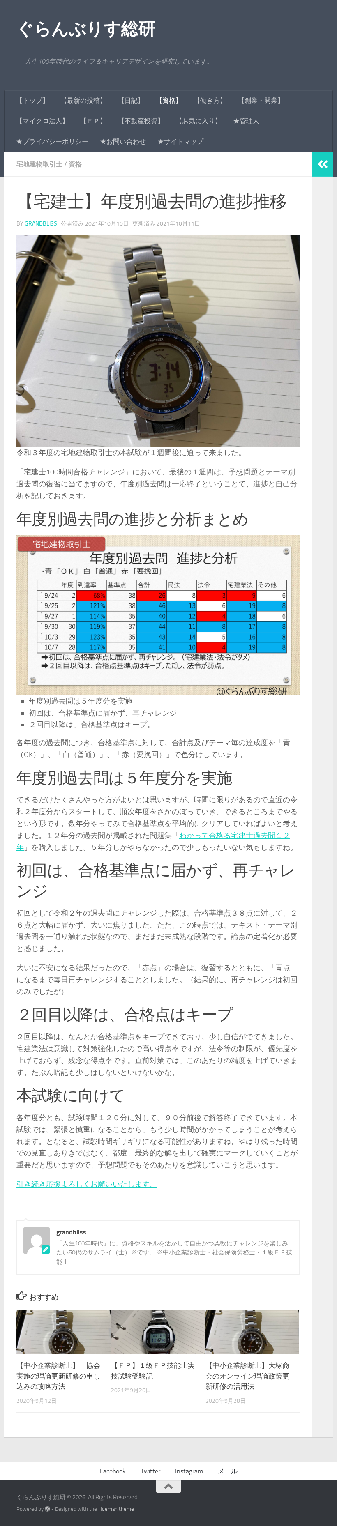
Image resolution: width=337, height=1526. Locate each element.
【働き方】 (210, 100)
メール (228, 1471)
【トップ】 (32, 100)
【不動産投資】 (141, 121)
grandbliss (41, 223)
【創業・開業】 (261, 100)
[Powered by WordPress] (47, 1509)
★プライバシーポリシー (52, 141)
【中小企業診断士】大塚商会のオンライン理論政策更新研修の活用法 (247, 1375)
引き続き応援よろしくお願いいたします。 (86, 1184)
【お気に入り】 (198, 121)
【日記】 (131, 100)
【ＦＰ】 (93, 121)
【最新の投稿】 (83, 100)
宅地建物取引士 (39, 164)
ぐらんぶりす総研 (85, 28)
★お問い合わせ (123, 141)
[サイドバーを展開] (322, 164)
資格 (75, 164)
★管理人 (246, 121)
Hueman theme (116, 1509)
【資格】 (169, 100)
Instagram (189, 1471)
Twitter (150, 1471)
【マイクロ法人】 (42, 121)
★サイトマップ (180, 141)
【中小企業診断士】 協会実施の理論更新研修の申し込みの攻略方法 (58, 1375)
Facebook (113, 1471)
